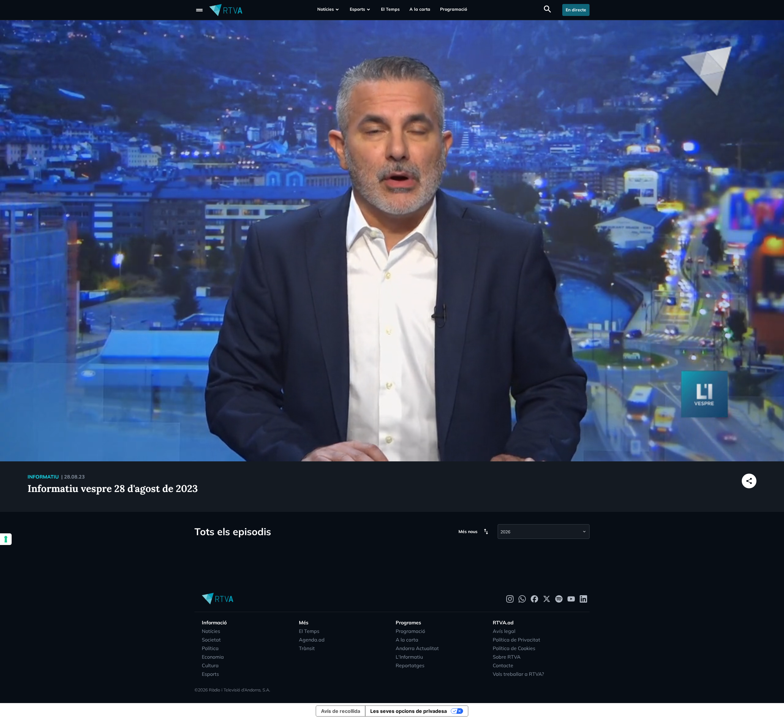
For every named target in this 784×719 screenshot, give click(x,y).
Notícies (325, 9)
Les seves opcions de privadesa (408, 711)
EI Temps (390, 9)
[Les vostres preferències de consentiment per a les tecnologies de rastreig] (6, 539)
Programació (453, 9)
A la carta (419, 9)
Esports (357, 9)
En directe (576, 10)
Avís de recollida (340, 711)
